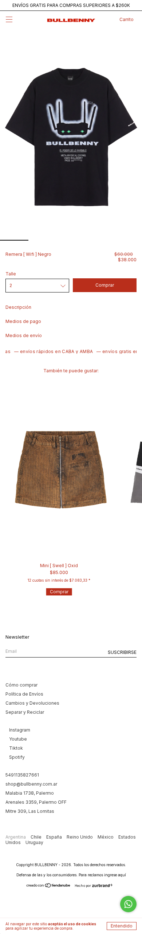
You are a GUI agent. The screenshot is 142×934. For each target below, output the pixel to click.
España (54, 837)
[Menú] (9, 20)
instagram (19, 730)
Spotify (17, 757)
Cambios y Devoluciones (32, 703)
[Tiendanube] (48, 886)
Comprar (59, 591)
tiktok (16, 748)
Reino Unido (80, 837)
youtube (18, 739)
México (106, 837)
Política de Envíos (24, 694)
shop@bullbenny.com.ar (31, 784)
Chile (37, 837)
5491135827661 (22, 775)
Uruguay (34, 842)
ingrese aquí (115, 875)
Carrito (126, 19)
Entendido (122, 926)
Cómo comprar (21, 685)
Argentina (16, 837)
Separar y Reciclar (24, 712)
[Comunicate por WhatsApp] (128, 904)
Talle (10, 273)
